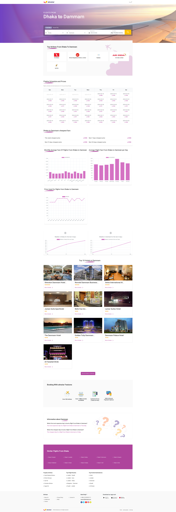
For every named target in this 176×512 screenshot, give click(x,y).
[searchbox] (55, 33)
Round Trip (55, 27)
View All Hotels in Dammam (88, 373)
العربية (130, 2)
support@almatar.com (86, 499)
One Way (48, 27)
